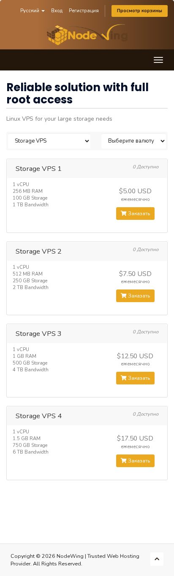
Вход (57, 11)
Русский (30, 11)
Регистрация (84, 11)
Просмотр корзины (139, 11)
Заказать (138, 213)
